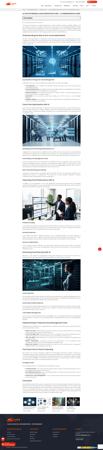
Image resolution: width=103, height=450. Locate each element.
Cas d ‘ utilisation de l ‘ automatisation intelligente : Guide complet (43, 408)
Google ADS (55, 434)
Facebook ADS (56, 432)
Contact (94, 5)
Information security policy (13, 438)
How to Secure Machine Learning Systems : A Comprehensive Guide (29, 408)
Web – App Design (46, 5)
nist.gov (72, 358)
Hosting (32, 436)
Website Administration (35, 441)
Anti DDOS (32, 438)
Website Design (33, 432)
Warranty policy (11, 434)
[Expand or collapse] (79, 18)
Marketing (66, 5)
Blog (81, 5)
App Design (32, 434)
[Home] (11, 4)
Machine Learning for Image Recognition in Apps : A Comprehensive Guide (58, 408)
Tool (87, 5)
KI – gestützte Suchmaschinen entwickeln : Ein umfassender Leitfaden (73, 408)
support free (93, 1)
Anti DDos (75, 5)
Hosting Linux (58, 5)
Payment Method (11, 436)
